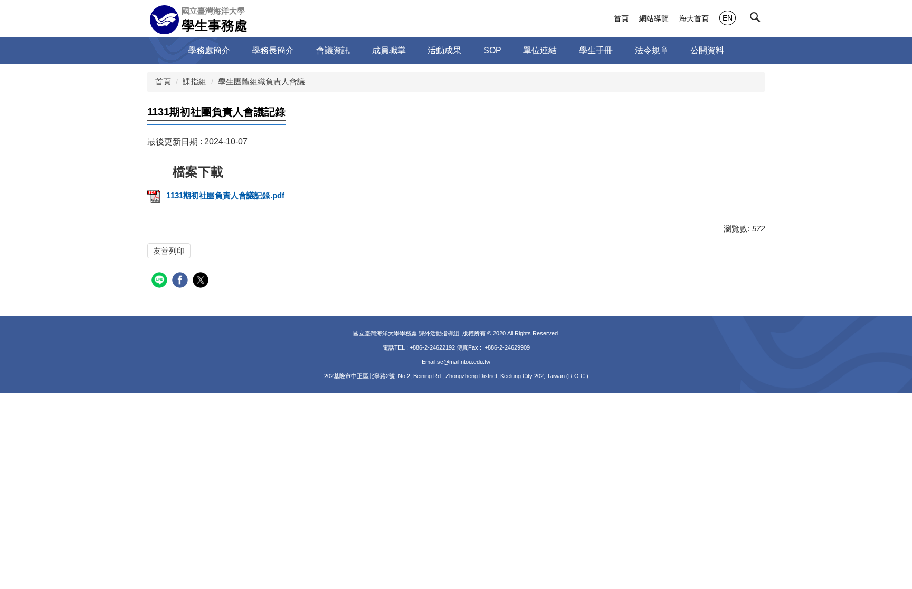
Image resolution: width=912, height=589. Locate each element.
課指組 (194, 81)
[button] (757, 19)
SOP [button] (492, 50)
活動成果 (444, 50)
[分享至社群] (160, 281)
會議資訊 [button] (333, 50)
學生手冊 (596, 50)
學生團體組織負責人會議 (261, 81)
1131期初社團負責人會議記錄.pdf (225, 195)
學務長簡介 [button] (273, 50)
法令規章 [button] (652, 50)
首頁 (621, 18)
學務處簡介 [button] (209, 50)
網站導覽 (654, 18)
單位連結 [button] (540, 50)
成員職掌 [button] (389, 50)
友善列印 (169, 250)
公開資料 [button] (707, 50)
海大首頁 (694, 18)
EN (728, 18)
